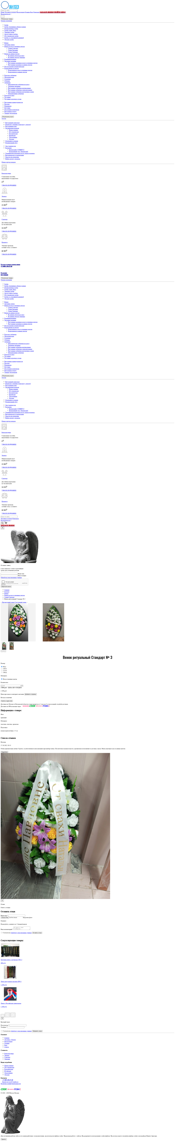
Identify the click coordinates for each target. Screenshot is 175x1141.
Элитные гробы (9, 32)
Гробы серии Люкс (10, 30)
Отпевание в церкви (11, 141)
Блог (31, 12)
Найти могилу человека (12, 159)
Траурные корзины (10, 61)
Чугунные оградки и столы (12, 99)
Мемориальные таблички (16, 93)
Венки (6, 43)
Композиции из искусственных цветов (20, 70)
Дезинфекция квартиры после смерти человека (20, 153)
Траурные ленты (9, 45)
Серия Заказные (13, 50)
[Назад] (7, 1015)
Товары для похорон (10, 113)
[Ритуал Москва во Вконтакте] (2, 1087)
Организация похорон (12, 128)
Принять (3, 1139)
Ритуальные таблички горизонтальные (20, 90)
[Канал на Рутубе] (6, 1087)
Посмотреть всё (5, 14)
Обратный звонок (6, 586)
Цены (2, 12)
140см (5, 672)
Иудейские (7, 1071)
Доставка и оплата (10, 12)
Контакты (36, 12)
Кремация (8, 148)
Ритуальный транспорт (12, 123)
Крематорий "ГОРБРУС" (17, 150)
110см (5, 668)
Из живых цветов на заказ (16, 55)
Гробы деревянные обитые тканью (15, 27)
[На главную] (87, 5)
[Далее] (12, 1015)
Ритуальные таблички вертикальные (19, 88)
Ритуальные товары (6, 19)
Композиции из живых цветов (17, 72)
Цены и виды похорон (9, 162)
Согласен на (17, 933)
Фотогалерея (20, 12)
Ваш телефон (22, 575)
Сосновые (7, 79)
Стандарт (7, 1057)
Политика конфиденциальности (11, 1084)
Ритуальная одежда (10, 111)
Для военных (13, 137)
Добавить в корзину (30, 694)
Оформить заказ (37, 1031)
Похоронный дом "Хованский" (18, 151)
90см (4, 667)
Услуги (4, 118)
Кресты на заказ (9, 95)
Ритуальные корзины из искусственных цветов (22, 63)
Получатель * (5, 1025)
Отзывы (27, 12)
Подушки (7, 108)
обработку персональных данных (21, 933)
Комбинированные (10, 59)
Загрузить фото (27, 917)
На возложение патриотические (14, 66)
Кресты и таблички (10, 75)
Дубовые (7, 81)
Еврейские (12, 135)
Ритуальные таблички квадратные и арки (21, 92)
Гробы (6, 25)
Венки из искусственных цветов (14, 46)
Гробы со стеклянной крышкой (14, 38)
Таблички (7, 83)
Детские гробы (9, 39)
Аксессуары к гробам (11, 34)
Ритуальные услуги (7, 116)
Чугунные (7, 97)
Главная (6, 1038)
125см (5, 670)
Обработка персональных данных (11, 577)
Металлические (9, 77)
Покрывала (7, 106)
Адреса (6, 1047)
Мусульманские (14, 132)
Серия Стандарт (13, 48)
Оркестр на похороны (12, 157)
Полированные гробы (11, 28)
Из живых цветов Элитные (16, 57)
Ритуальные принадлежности (13, 102)
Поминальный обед (11, 143)
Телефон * (4, 1027)
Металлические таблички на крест (18, 84)
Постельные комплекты (11, 110)
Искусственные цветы (10, 679)
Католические (13, 134)
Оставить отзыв (37, 932)
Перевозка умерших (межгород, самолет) (18, 124)
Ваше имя (21, 574)
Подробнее (4, 752)
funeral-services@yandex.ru (10, 1082)
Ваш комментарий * (7, 929)
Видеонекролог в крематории (14, 155)
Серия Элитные (13, 52)
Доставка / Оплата (10, 1040)
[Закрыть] (2, 1015)
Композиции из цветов (11, 68)
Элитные (7, 1059)
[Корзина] (5, 523)
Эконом (6, 1055)
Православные (13, 130)
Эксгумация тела (10, 146)
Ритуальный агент (11, 126)
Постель (6, 104)
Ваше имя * (4, 915)
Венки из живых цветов (11, 54)
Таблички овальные (14, 86)
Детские (11, 139)
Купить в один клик (6, 701)
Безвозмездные (9, 1053)
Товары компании (6, 21)
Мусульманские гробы (11, 36)
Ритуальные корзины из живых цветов (20, 65)
